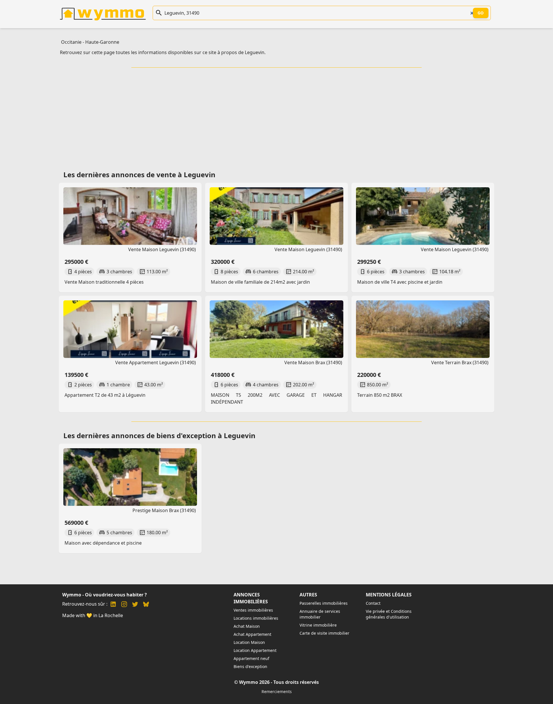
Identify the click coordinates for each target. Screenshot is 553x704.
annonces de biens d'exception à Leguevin (183, 435)
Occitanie (71, 42)
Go (481, 13)
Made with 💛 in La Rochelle (92, 615)
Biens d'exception (250, 666)
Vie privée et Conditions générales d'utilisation (389, 614)
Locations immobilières (256, 618)
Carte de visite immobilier (324, 633)
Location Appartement (255, 650)
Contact (373, 603)
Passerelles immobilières (324, 603)
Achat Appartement (252, 634)
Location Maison (249, 642)
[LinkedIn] (113, 605)
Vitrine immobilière (318, 625)
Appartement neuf (251, 658)
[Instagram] (124, 605)
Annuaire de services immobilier (320, 614)
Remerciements (277, 691)
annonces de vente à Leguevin (163, 174)
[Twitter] (135, 605)
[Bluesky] (146, 605)
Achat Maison (247, 626)
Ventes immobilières (253, 610)
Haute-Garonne (102, 42)
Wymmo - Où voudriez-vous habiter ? (104, 595)
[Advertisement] (276, 117)
